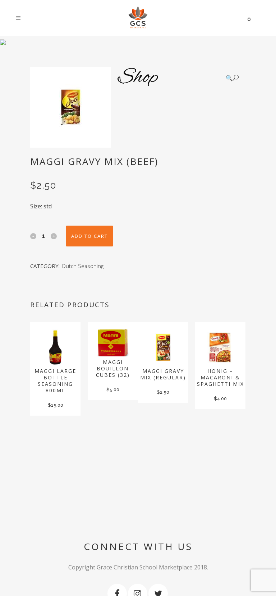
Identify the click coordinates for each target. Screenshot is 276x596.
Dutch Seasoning (83, 265)
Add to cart (89, 236)
